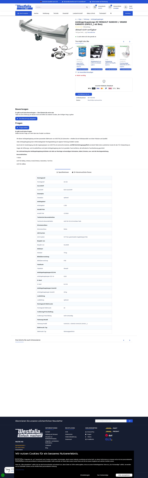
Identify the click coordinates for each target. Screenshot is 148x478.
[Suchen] (87, 7)
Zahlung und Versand (51, 434)
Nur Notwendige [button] (102, 475)
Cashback (48, 445)
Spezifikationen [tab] (63, 172)
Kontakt (47, 432)
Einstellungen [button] (85, 475)
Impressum (68, 439)
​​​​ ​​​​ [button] (130, 420)
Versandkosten (91, 32)
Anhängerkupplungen (97, 19)
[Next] (130, 41)
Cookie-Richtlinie (19, 469)
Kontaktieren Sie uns (83, 94)
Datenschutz (68, 434)
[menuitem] (23, 13)
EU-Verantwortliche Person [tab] (82, 172)
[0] (95, 7)
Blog (46, 448)
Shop (80, 19)
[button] (85, 72)
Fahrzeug (86, 19)
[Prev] (124, 41)
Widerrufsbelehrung (71, 437)
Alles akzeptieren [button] (124, 475)
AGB (66, 432)
